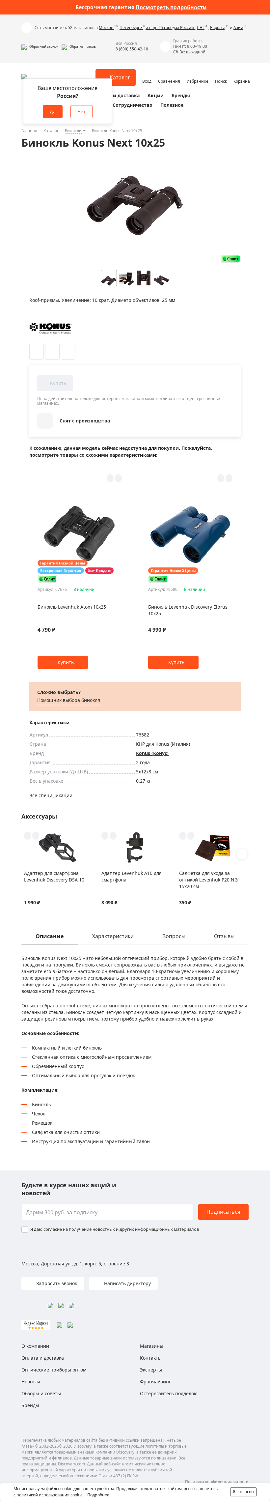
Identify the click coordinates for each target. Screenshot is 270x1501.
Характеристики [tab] (113, 936)
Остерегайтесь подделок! (169, 1393)
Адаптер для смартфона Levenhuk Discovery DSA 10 (54, 876)
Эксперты (151, 1370)
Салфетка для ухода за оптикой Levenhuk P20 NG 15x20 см (208, 879)
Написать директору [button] (127, 1283)
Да (53, 111)
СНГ (200, 27)
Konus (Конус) (152, 753)
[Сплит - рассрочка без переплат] (231, 258)
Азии (238, 27)
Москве (106, 27)
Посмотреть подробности (171, 7)
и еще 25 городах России (170, 27)
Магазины (151, 1346)
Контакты (151, 1358)
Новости (30, 1381)
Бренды (181, 95)
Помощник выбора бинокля (68, 700)
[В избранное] (36, 352)
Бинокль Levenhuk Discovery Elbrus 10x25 (188, 610)
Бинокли (73, 130)
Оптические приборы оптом (53, 1370)
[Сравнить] (52, 352)
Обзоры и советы (41, 1393)
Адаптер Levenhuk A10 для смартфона (131, 876)
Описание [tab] (50, 936)
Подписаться (223, 1211)
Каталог (51, 130)
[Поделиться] (68, 352)
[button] (39, 46)
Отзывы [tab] (224, 936)
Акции (156, 95)
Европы (217, 27)
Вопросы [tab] (173, 936)
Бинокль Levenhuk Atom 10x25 (72, 607)
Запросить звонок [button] (56, 1283)
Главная (29, 130)
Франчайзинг (155, 1381)
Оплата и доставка (117, 95)
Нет (81, 111)
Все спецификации (50, 795)
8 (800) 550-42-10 (132, 49)
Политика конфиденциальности (217, 1482)
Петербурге (131, 27)
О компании (35, 1346)
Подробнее (98, 1495)
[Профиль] (147, 74)
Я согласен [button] (243, 1491)
